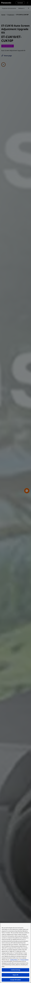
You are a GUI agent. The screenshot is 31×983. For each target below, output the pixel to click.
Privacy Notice (24, 959)
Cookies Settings (15, 970)
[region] (15, 953)
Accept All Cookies (15, 980)
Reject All (15, 975)
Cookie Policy (13, 959)
